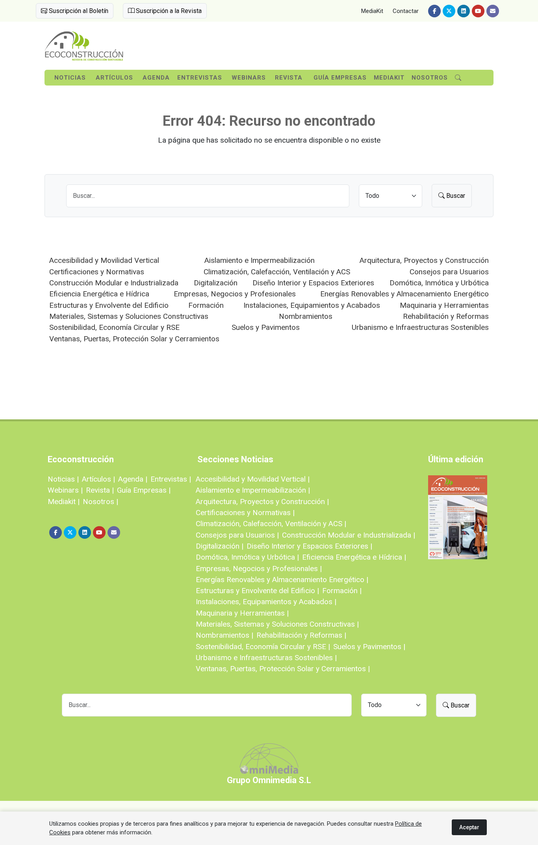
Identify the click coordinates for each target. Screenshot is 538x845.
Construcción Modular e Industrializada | (348, 535)
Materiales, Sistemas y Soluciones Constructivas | (277, 624)
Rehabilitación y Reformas (446, 316)
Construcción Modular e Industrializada (113, 282)
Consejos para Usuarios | (237, 535)
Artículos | (98, 479)
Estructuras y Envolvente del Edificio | (257, 590)
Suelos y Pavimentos (266, 327)
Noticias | (63, 479)
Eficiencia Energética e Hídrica (99, 293)
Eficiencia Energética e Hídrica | (354, 557)
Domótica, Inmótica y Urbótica (439, 282)
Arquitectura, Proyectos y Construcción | (262, 501)
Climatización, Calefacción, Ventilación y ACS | (271, 523)
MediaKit (372, 11)
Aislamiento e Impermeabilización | (253, 490)
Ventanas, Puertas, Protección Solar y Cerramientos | (283, 668)
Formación (206, 305)
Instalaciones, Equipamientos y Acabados (311, 305)
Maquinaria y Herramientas (444, 305)
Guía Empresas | (144, 490)
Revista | (100, 490)
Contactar (406, 11)
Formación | (342, 590)
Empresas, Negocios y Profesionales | (259, 568)
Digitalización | (219, 546)
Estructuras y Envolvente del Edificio (109, 305)
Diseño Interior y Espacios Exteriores (313, 282)
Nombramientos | (224, 635)
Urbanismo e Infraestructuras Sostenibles (420, 327)
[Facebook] (434, 11)
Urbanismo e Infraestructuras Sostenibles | (266, 657)
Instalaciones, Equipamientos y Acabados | (266, 601)
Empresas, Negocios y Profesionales (235, 293)
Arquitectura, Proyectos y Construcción (424, 260)
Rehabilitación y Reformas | (301, 635)
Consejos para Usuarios (449, 271)
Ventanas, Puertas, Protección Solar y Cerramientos (134, 338)
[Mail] (492, 11)
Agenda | (132, 479)
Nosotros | (100, 501)
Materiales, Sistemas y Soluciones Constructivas (128, 316)
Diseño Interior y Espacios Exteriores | (309, 546)
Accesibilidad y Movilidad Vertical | (253, 479)
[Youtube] (478, 11)
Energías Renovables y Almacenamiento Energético (404, 293)
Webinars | (65, 490)
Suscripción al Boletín (77, 11)
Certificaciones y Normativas (96, 271)
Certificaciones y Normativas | (245, 512)
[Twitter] (449, 11)
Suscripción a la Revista (168, 11)
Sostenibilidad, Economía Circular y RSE (114, 327)
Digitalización (215, 282)
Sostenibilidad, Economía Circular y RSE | (263, 646)
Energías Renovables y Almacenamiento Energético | (282, 579)
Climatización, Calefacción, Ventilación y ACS (277, 271)
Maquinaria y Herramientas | (242, 613)
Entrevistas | (170, 479)
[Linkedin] (463, 11)
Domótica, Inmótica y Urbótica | (247, 557)
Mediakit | (64, 501)
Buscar (455, 195)
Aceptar (469, 827)
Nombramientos (305, 316)
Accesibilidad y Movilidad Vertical (104, 260)
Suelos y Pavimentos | (369, 646)
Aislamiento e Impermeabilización (259, 260)
